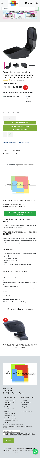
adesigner (22, 453)
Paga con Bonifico (20, 130)
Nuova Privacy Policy (10, 418)
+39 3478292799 (9, 388)
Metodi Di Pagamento (10, 400)
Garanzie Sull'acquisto (10, 402)
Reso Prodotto (8, 407)
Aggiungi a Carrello (20, 123)
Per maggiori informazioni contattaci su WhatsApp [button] (20, 213)
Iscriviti (8, 440)
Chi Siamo (7, 404)
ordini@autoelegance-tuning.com (14, 393)
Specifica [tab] (19, 165)
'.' (3, 318)
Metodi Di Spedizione (10, 409)
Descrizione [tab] (11, 165)
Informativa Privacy (9, 415)
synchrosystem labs (30, 450)
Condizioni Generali (9, 413)
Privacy (26, 433)
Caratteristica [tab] (29, 165)
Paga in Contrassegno (21, 126)
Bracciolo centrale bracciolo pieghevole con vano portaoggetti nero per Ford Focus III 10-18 (20, 345)
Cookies (6, 411)
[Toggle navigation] (1, 3)
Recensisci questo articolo (17, 80)
